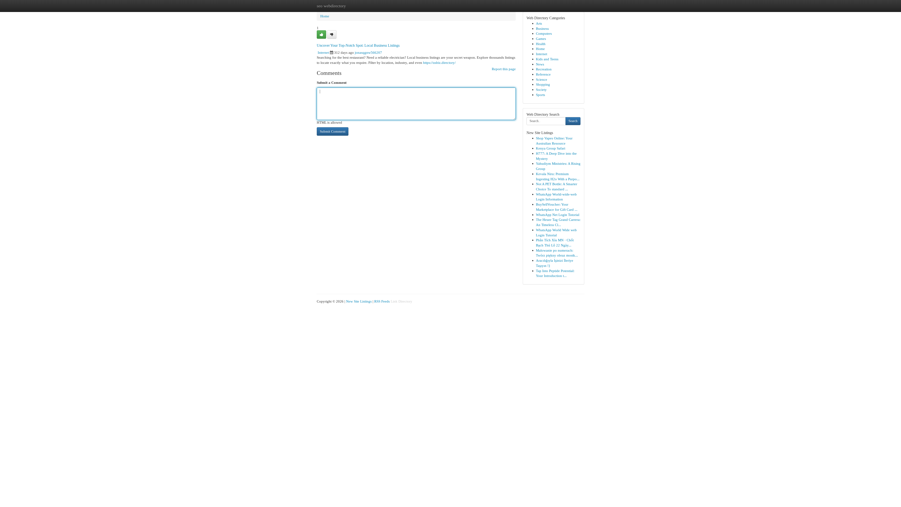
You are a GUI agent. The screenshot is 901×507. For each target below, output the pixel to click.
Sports (540, 95)
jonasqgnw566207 (368, 52)
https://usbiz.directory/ (439, 63)
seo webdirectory (331, 6)
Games (541, 39)
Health (541, 44)
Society (541, 90)
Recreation (544, 69)
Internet (323, 52)
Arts (539, 23)
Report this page (504, 69)
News (540, 64)
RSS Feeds (382, 301)
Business (542, 29)
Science (541, 79)
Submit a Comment (332, 82)
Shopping (543, 84)
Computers (544, 33)
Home (324, 16)
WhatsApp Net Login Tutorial (557, 215)
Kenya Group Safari (550, 148)
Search (573, 121)
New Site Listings (359, 301)
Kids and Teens (547, 59)
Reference (543, 74)
